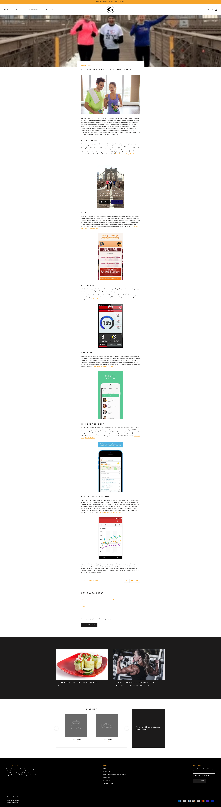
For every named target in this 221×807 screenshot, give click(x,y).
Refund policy (107, 777)
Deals (46, 9)
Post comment (89, 624)
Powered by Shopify (12, 802)
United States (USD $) (14, 796)
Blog (54, 9)
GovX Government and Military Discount (114, 774)
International (106, 780)
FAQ (104, 769)
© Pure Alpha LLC (13, 800)
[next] (127, 728)
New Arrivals (34, 9)
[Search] (212, 9)
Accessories (21, 9)
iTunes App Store (120, 154)
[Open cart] (216, 10)
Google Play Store (131, 154)
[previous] (56, 728)
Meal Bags (8, 9)
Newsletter (106, 771)
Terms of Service (108, 783)
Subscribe (200, 780)
